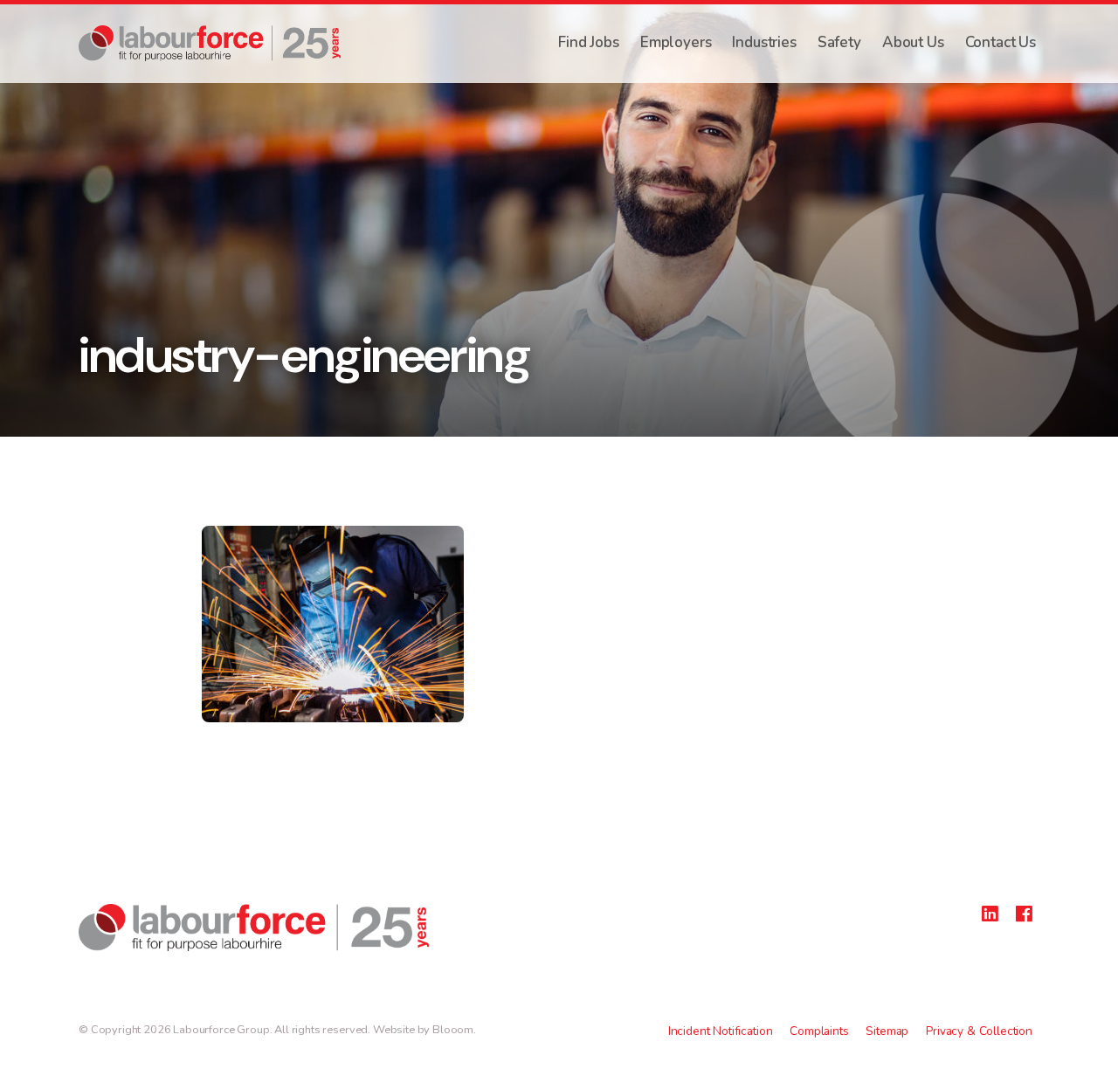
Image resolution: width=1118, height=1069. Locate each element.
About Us (913, 42)
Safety (839, 42)
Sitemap (887, 1031)
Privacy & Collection (979, 1031)
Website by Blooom (423, 1030)
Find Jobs (588, 42)
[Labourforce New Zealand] (210, 43)
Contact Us (1000, 42)
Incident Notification (720, 1031)
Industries (764, 42)
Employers (676, 42)
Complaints (819, 1031)
